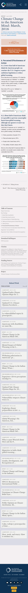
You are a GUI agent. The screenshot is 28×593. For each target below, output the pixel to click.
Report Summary (5, 211)
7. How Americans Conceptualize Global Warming (13, 227)
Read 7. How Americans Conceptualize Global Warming (14, 189)
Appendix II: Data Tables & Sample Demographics (13, 232)
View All (25, 286)
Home (2, 12)
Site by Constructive (14, 580)
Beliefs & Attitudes (11, 35)
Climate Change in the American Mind (10, 274)
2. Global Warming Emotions (8, 217)
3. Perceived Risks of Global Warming (10, 219)
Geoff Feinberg (12, 33)
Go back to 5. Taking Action (11, 184)
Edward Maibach (17, 32)
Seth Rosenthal (22, 33)
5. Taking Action (5, 223)
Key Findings (4, 213)
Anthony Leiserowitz (8, 32)
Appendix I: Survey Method (7, 229)
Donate (14, 590)
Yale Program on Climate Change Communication (8, 5)
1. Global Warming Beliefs (7, 215)
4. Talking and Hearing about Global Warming (12, 221)
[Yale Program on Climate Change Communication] (14, 570)
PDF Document (4, 241)
